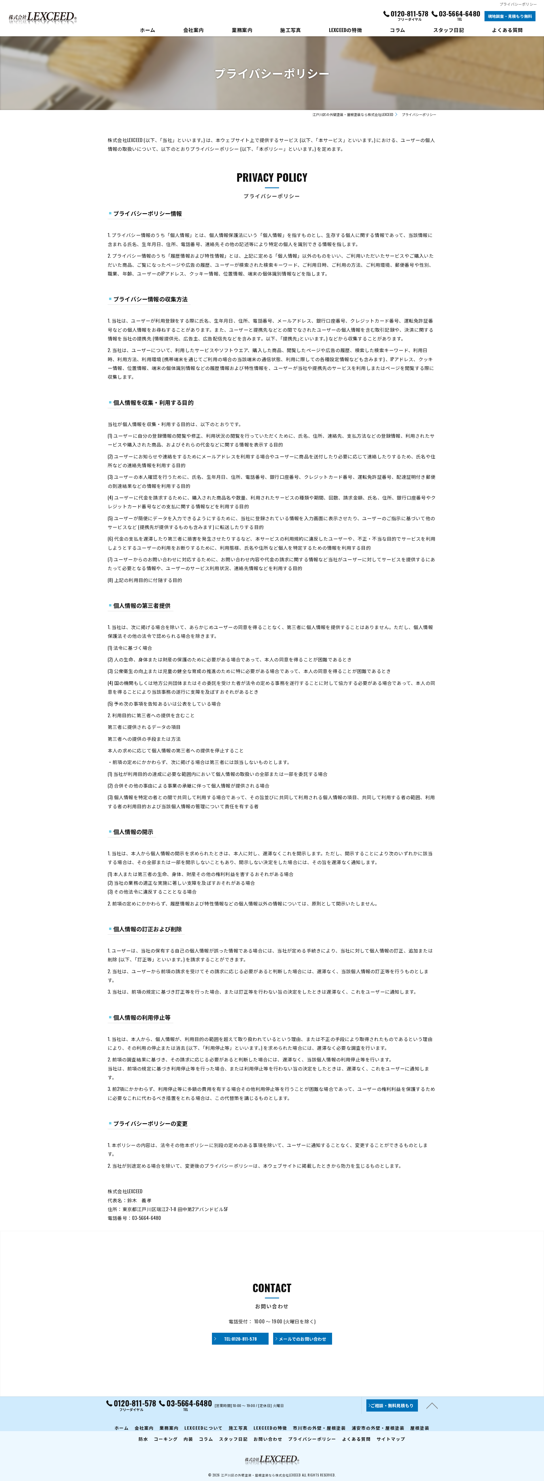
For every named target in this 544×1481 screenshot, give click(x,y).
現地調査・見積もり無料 (510, 16)
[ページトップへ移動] (432, 1405)
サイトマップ (391, 1439)
